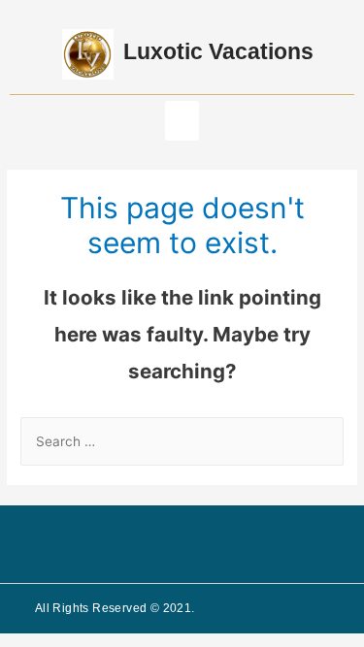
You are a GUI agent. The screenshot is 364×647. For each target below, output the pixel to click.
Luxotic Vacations (218, 51)
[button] (182, 121)
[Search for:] (182, 441)
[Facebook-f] (166, 544)
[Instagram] (198, 544)
